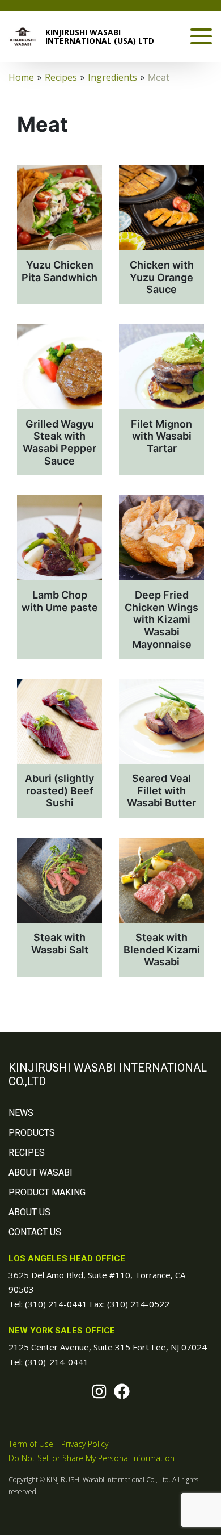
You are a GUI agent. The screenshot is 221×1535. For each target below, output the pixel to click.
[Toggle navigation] (201, 36)
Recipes (26, 1152)
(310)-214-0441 (56, 1361)
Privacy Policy (84, 1443)
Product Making (47, 1192)
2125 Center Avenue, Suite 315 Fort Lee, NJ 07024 (107, 1347)
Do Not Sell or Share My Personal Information (91, 1458)
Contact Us (34, 1232)
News (20, 1112)
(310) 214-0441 (56, 1304)
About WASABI (40, 1172)
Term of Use (30, 1443)
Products (31, 1132)
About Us (29, 1212)
